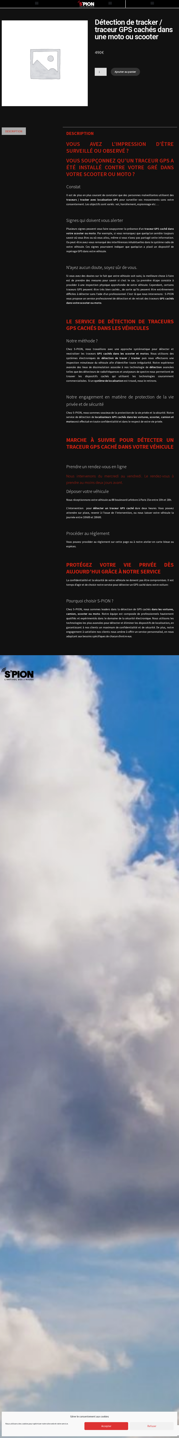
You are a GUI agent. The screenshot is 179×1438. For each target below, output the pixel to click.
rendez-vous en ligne (107, 466)
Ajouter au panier (125, 71)
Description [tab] (13, 131)
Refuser (151, 1426)
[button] (37, 3)
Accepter (106, 1426)
